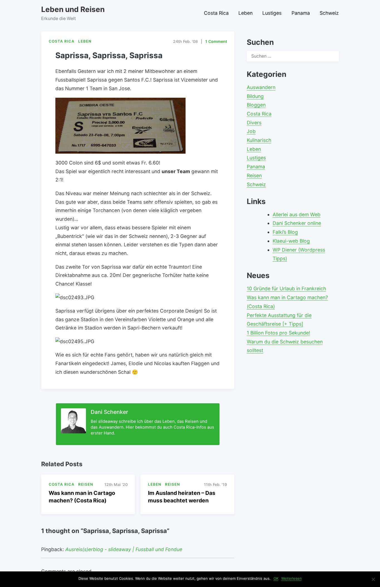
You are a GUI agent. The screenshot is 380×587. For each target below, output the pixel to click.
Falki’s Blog (285, 232)
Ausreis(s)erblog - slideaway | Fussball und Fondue (123, 549)
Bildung (255, 96)
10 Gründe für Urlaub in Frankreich (286, 288)
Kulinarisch (259, 140)
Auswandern (261, 87)
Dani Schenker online (297, 223)
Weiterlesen (291, 578)
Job (251, 131)
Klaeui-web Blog (291, 241)
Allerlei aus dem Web (296, 214)
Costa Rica (216, 13)
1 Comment (216, 41)
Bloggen (256, 105)
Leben (245, 13)
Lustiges (272, 13)
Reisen (254, 175)
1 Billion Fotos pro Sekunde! (278, 333)
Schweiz (329, 13)
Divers (254, 123)
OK (275, 578)
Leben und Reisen (73, 9)
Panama (301, 13)
